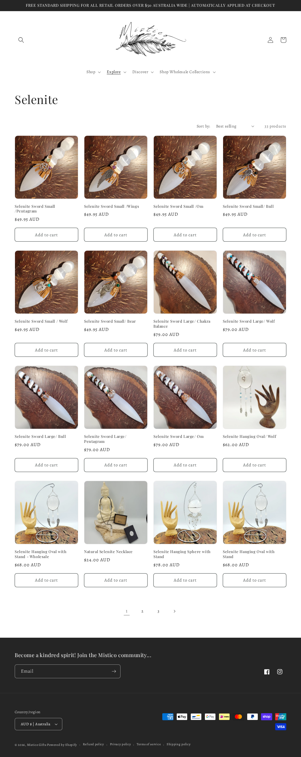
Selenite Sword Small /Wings (111, 206)
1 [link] (127, 611)
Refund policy (93, 744)
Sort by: (203, 126)
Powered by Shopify (62, 745)
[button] (21, 40)
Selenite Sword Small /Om (178, 206)
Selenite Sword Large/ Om (178, 436)
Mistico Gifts (36, 745)
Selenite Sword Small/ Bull (248, 206)
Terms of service (149, 744)
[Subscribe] (113, 671)
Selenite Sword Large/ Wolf (249, 321)
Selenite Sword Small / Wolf (41, 321)
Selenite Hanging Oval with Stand (249, 554)
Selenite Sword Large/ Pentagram (105, 439)
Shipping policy (179, 744)
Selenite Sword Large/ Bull (40, 436)
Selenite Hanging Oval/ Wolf (249, 436)
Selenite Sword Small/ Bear (110, 321)
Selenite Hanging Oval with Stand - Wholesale (41, 554)
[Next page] (174, 611)
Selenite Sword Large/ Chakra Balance (181, 324)
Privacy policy (120, 744)
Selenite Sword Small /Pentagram (35, 209)
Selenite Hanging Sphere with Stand (182, 554)
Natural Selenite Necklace (108, 551)
